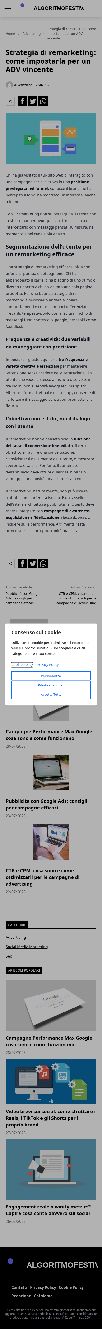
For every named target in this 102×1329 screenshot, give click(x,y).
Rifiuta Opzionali (51, 685)
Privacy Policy (48, 665)
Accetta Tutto (51, 694)
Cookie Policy (22, 665)
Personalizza (51, 676)
